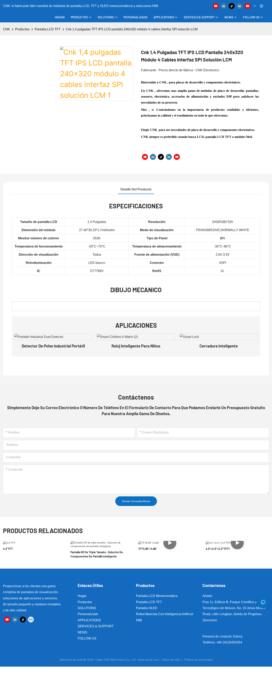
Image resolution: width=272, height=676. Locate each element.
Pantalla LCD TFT (48, 29)
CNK (6, 29)
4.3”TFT (8, 548)
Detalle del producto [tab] (136, 189)
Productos (22, 29)
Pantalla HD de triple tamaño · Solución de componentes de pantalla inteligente (96, 554)
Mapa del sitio (171, 659)
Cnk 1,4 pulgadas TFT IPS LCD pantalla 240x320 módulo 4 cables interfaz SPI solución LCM (132, 29)
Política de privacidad (198, 659)
